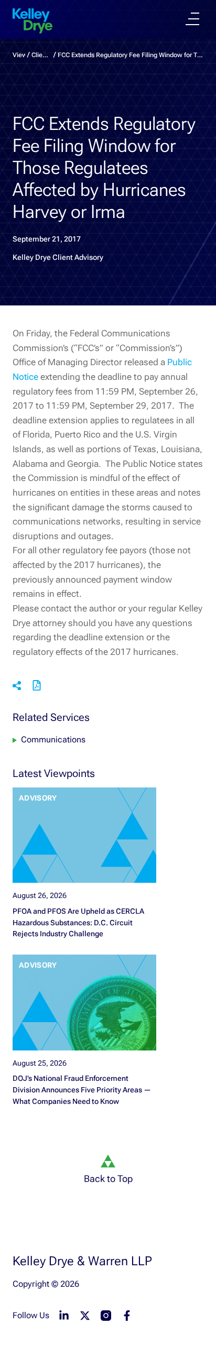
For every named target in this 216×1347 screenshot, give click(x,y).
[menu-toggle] (192, 18)
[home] (32, 21)
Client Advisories (41, 55)
